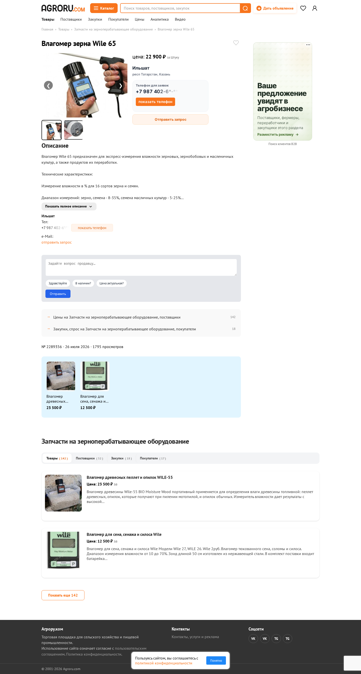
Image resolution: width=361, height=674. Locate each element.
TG (276, 638)
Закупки (95, 19)
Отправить (58, 294)
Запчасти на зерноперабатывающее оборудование (113, 29)
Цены (139, 19)
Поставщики (71, 19)
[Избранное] (303, 8)
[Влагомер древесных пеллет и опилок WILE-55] (63, 510)
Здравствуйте (58, 283)
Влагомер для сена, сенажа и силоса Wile (93, 399)
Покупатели (118, 19)
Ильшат (141, 68)
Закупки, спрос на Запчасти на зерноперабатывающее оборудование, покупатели (124, 328)
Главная (47, 29)
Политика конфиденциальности (93, 654)
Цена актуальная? (111, 283)
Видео (180, 19)
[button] (245, 8)
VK (253, 638)
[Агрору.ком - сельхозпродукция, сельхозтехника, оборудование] (63, 8)
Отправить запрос (170, 119)
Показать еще (63, 595)
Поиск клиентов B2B (282, 144)
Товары (48, 19)
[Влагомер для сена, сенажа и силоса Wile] (63, 567)
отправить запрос (57, 242)
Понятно (216, 660)
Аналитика (160, 19)
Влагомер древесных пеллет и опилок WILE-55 (60, 399)
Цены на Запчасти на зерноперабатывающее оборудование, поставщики (116, 317)
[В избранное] (236, 43)
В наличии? (83, 283)
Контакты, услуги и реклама (195, 636)
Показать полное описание (66, 206)
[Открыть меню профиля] (314, 8)
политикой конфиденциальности (163, 662)
